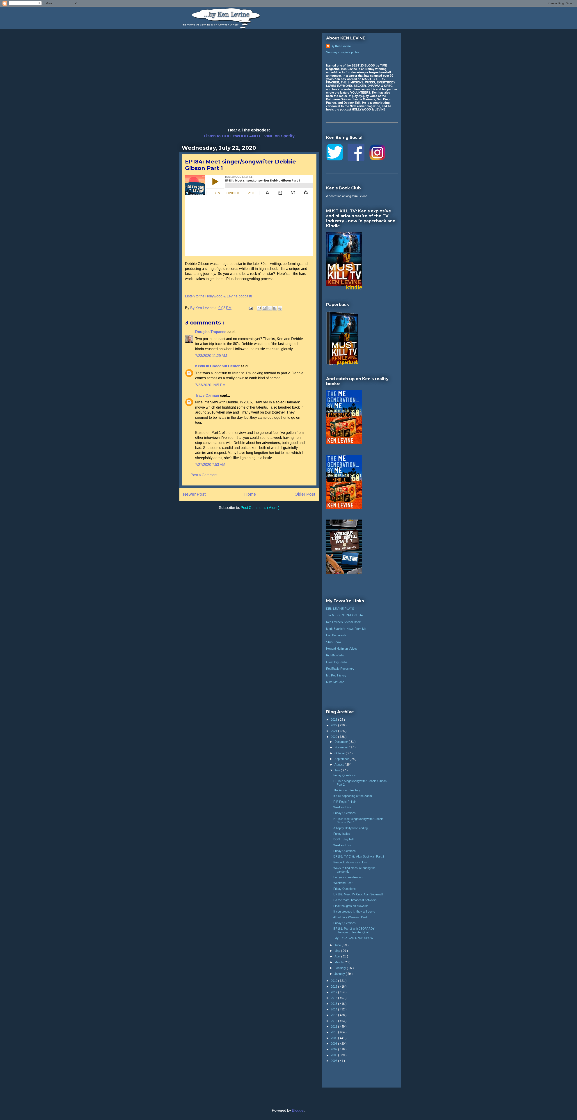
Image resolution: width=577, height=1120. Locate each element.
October (340, 753)
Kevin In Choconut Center (217, 366)
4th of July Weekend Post (350, 917)
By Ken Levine (341, 46)
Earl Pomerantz (336, 635)
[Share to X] (269, 308)
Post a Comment (204, 475)
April (337, 956)
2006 (334, 1055)
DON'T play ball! (344, 839)
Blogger (298, 1110)
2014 (334, 1009)
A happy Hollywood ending (350, 828)
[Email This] (259, 308)
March (338, 962)
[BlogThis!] (264, 308)
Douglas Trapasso (211, 332)
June (338, 945)
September (342, 759)
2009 (334, 1038)
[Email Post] (250, 308)
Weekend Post (343, 807)
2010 (334, 1032)
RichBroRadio (335, 655)
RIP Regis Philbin (344, 801)
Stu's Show (333, 642)
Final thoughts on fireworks (351, 906)
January (340, 973)
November (341, 747)
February (340, 968)
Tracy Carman (207, 395)
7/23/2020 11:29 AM (211, 356)
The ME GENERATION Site (344, 615)
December (341, 741)
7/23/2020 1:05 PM (210, 385)
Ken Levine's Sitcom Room (344, 622)
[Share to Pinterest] (280, 308)
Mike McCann (335, 682)
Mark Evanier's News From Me (346, 628)
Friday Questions (344, 775)
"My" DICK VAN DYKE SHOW (353, 938)
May (337, 950)
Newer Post (194, 494)
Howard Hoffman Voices (341, 648)
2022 (334, 725)
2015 (334, 1003)
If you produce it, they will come (354, 911)
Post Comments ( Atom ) (260, 508)
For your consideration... (349, 877)
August (339, 764)
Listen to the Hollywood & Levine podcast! (218, 296)
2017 (334, 992)
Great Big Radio (336, 662)
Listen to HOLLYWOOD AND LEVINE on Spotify (249, 136)
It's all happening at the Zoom (352, 796)
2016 (334, 998)
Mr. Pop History (336, 675)
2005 (334, 1061)
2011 (334, 1026)
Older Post (305, 494)
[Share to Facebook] (274, 308)
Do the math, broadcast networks (355, 900)
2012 (334, 1021)
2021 (334, 731)
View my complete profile (342, 52)
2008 (334, 1043)
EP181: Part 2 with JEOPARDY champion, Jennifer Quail (354, 930)
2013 (334, 1015)
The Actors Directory (346, 790)
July (337, 770)
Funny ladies (341, 833)
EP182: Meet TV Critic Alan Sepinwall (358, 894)
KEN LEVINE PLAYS (340, 608)
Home (250, 494)
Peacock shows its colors (350, 862)
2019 (334, 980)
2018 (334, 986)
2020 (334, 736)
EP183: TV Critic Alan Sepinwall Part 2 (358, 856)
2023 (334, 719)
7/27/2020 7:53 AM (210, 465)
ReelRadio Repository (340, 668)
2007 (334, 1049)
